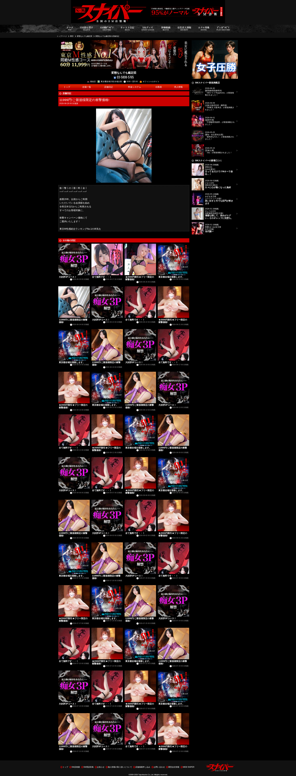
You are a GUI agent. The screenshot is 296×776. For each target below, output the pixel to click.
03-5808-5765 (125, 77)
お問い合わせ (159, 767)
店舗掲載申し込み (142, 767)
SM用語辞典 (88, 767)
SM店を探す (86, 28)
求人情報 (178, 87)
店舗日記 (108, 87)
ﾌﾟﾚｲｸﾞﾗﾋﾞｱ (223, 28)
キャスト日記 (127, 28)
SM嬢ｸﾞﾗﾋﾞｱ (106, 28)
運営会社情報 (173, 767)
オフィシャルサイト (151, 81)
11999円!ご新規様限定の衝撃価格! (84, 100)
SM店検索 (76, 767)
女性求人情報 (184, 28)
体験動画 (165, 28)
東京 (72, 36)
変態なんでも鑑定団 (84, 36)
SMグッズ (147, 28)
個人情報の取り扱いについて (120, 767)
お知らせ (100, 767)
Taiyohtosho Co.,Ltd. (146, 775)
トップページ (62, 36)
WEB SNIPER (188, 767)
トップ (69, 28)
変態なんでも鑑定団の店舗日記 (107, 36)
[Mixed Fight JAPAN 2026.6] (215, 42)
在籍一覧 (86, 87)
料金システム (134, 87)
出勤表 (158, 87)
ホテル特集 (204, 28)
